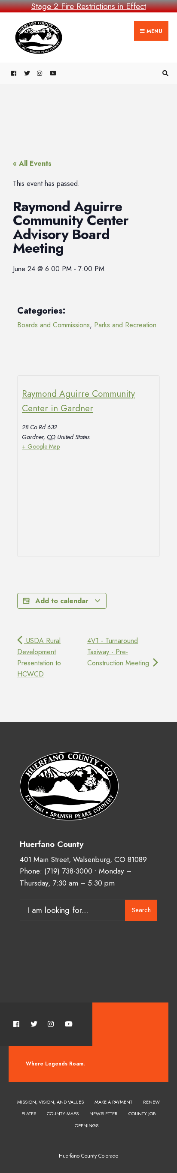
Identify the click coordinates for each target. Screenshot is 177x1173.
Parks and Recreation (125, 325)
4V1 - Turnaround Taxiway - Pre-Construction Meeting (119, 652)
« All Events (32, 163)
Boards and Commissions (53, 325)
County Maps (63, 1113)
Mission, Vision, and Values (50, 1101)
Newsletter (103, 1113)
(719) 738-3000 (68, 871)
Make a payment (113, 1101)
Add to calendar (62, 601)
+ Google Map (41, 446)
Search (141, 910)
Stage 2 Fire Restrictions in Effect (88, 6)
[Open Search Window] (164, 73)
